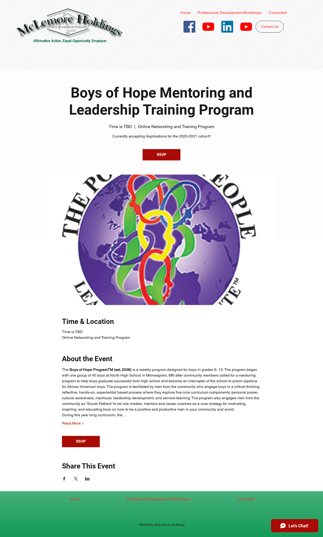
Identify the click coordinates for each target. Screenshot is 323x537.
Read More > (73, 423)
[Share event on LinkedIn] (87, 479)
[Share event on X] (76, 479)
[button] (229, 12)
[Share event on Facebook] (64, 479)
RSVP (161, 154)
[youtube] (208, 27)
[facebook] (189, 27)
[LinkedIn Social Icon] (227, 27)
